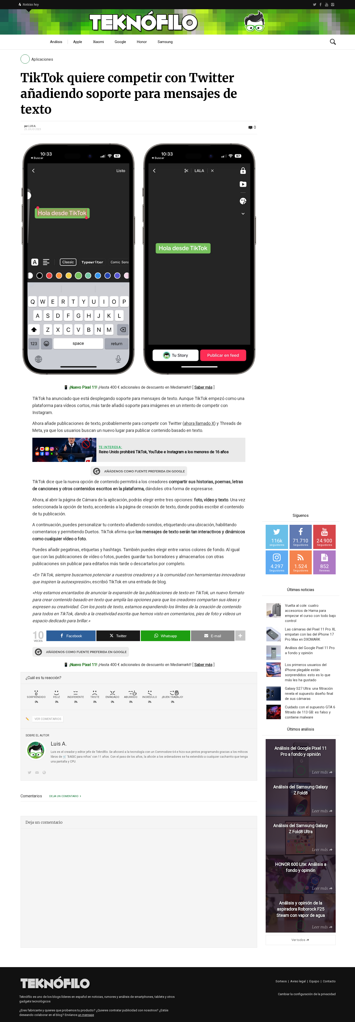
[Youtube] (327, 4)
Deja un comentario (63, 796)
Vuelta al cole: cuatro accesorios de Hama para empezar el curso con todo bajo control (310, 613)
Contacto (329, 981)
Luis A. (32, 126)
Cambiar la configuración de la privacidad (307, 994)
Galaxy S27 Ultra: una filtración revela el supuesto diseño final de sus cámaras (309, 693)
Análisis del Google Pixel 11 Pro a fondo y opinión (310, 650)
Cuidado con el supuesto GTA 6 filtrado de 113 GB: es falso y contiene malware (310, 712)
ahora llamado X (199, 423)
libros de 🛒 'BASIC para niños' (71, 756)
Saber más (203, 387)
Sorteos (281, 981)
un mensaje (86, 1015)
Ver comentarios (48, 719)
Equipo (314, 981)
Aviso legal (298, 981)
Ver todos (298, 940)
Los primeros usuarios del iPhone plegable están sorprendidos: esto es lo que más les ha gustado (307, 672)
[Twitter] (315, 4)
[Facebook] (321, 4)
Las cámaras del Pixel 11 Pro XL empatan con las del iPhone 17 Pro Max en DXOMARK (310, 634)
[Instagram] (333, 4)
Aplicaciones (42, 59)
